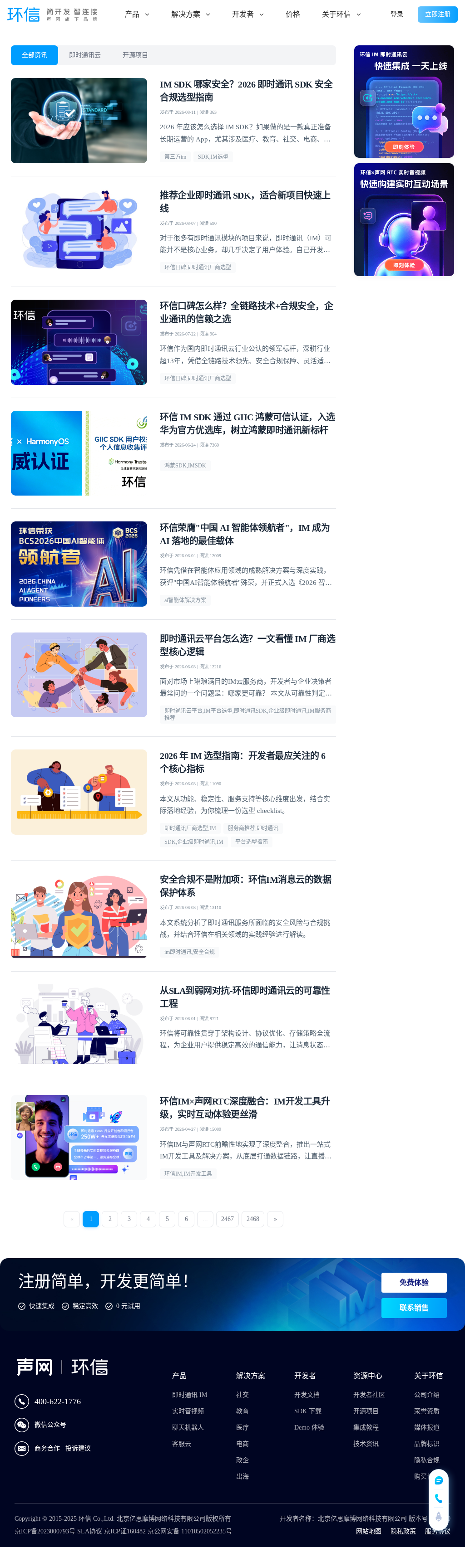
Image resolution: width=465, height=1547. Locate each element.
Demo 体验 (309, 1427)
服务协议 (437, 1531)
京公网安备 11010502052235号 (190, 1531)
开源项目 (135, 55)
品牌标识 (427, 1443)
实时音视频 (188, 1411)
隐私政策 (403, 1531)
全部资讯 (34, 55)
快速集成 (41, 1306)
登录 (397, 14)
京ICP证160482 (125, 1531)
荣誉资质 (427, 1411)
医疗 (242, 1427)
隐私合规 (427, 1460)
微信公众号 (50, 1424)
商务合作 (48, 1448)
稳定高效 (85, 1306)
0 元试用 (128, 1306)
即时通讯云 (85, 55)
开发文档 (307, 1394)
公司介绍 (427, 1394)
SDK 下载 (308, 1411)
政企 (242, 1460)
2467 (227, 1219)
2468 (253, 1219)
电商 (242, 1443)
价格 (293, 14)
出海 (242, 1476)
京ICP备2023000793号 (45, 1531)
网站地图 (368, 1531)
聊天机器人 (188, 1427)
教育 (242, 1411)
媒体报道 (427, 1427)
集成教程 (366, 1427)
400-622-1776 (58, 1401)
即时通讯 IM (189, 1394)
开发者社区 (369, 1394)
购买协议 (427, 1476)
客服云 (181, 1443)
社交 (242, 1394)
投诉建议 (78, 1448)
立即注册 (437, 14)
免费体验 (414, 1282)
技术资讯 (366, 1443)
